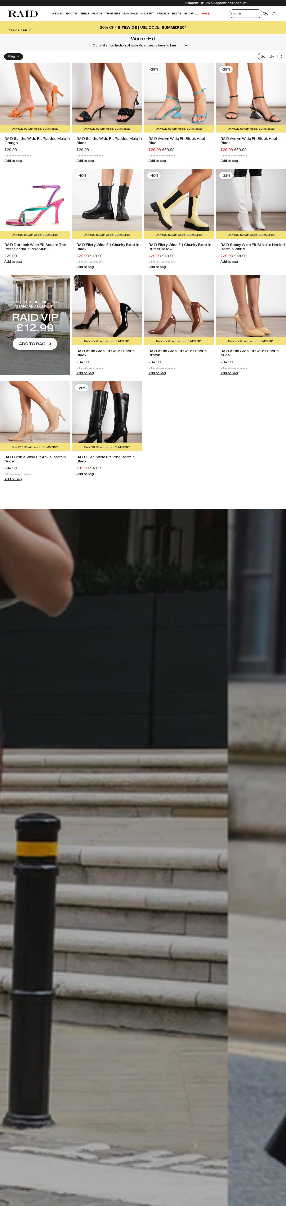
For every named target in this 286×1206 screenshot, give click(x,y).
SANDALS (130, 13)
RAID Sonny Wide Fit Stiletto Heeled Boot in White (252, 247)
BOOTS (71, 13)
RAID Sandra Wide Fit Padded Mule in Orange (37, 141)
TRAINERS (112, 13)
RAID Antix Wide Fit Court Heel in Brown (177, 353)
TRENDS (163, 13)
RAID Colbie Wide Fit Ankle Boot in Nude (35, 459)
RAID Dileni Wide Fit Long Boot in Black (105, 459)
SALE (206, 13)
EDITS (176, 13)
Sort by (267, 56)
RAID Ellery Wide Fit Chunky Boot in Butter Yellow (179, 247)
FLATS (97, 13)
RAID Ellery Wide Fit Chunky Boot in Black (107, 247)
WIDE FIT (147, 13)
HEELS (85, 13)
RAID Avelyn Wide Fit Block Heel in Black (250, 141)
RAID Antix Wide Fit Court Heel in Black (105, 353)
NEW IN (57, 13)
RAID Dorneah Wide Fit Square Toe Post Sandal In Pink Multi (35, 247)
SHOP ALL (191, 13)
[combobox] (249, 13)
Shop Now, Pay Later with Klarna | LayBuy (180, 3)
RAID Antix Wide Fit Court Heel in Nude (249, 353)
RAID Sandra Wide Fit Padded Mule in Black (109, 141)
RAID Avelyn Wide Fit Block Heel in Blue (178, 141)
